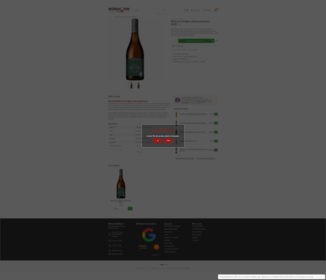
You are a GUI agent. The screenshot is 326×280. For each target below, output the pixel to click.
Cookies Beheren (318, 277)
